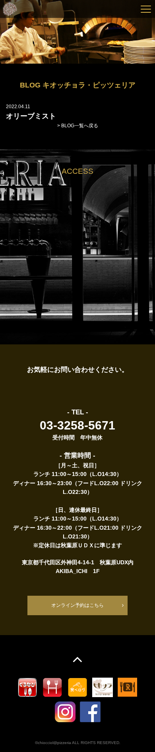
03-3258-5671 (77, 425)
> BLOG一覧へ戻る (77, 125)
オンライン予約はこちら (77, 605)
